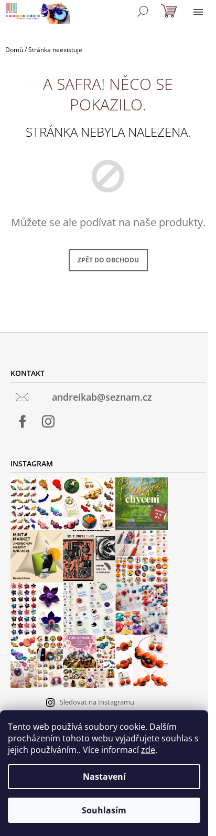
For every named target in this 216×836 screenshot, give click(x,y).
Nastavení (104, 776)
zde (148, 750)
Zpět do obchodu (108, 260)
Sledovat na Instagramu (97, 702)
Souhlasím (104, 810)
